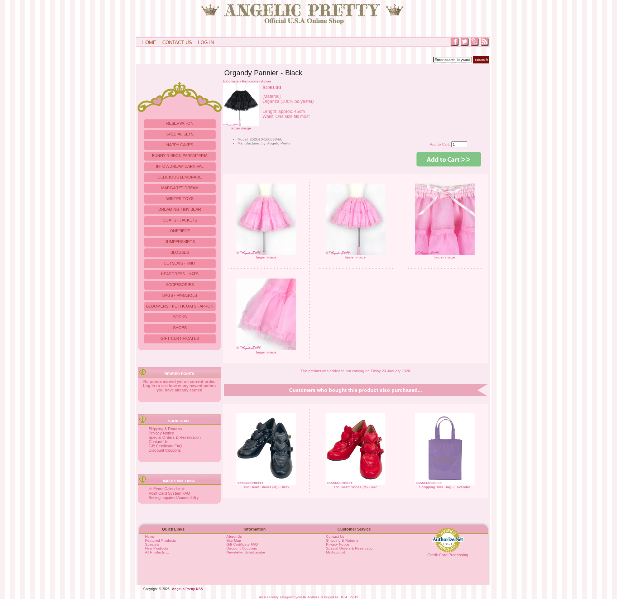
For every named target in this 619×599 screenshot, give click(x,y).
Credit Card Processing (447, 555)
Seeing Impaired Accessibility (174, 497)
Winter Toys (179, 198)
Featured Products (160, 540)
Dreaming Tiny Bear (179, 209)
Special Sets (179, 134)
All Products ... (157, 552)
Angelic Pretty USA (187, 589)
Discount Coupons (165, 450)
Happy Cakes (179, 145)
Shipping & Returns (165, 429)
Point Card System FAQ (169, 493)
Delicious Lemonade (180, 177)
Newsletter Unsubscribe (245, 552)
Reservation (179, 123)
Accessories (180, 284)
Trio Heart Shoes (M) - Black (266, 487)
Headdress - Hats (179, 274)
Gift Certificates (179, 338)
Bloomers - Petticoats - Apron (247, 81)
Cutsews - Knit (180, 263)
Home (149, 42)
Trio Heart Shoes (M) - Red (356, 487)
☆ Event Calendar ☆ (167, 488)
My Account (335, 552)
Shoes (180, 327)
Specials (152, 544)
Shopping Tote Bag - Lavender (444, 487)
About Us (234, 536)
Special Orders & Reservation (175, 437)
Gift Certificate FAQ (165, 446)
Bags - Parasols (179, 295)
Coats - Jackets (180, 220)
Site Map (233, 540)
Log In (206, 42)
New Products (156, 548)
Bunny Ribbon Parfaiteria (179, 155)
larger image (266, 257)
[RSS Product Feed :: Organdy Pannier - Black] (485, 46)
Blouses (180, 252)
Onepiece (180, 231)
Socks (180, 317)
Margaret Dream (179, 188)
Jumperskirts (180, 241)
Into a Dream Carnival (179, 166)
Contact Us (177, 42)
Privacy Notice (161, 433)
